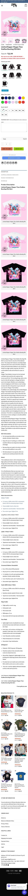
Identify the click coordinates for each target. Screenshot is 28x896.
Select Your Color (5, 94)
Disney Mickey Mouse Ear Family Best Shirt (6, 734)
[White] (16, 97)
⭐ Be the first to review (14, 158)
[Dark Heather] (13, 97)
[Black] (2, 97)
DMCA (3, 844)
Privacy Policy (4, 823)
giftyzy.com (23, 686)
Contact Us (4, 835)
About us (3, 818)
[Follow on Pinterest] (8, 865)
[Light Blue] (9, 102)
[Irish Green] (2, 102)
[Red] (23, 102)
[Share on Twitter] (8, 163)
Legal (2, 847)
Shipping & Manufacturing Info (9, 174)
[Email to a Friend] (10, 163)
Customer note (5, 119)
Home (2, 44)
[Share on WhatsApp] (2, 163)
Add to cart (7, 148)
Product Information (7, 177)
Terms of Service (5, 826)
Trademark (9, 44)
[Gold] (23, 97)
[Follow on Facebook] (2, 865)
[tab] (14, 171)
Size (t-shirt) (4, 107)
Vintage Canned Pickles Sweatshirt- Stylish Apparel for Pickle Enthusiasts (20, 760)
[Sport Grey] (16, 102)
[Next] (24, 24)
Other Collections (18, 44)
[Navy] (9, 97)
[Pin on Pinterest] (13, 163)
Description (4, 171)
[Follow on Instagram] (4, 865)
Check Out (18, 148)
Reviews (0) (4, 181)
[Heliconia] (6, 102)
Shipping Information (6, 838)
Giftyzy (13, 802)
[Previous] (3, 24)
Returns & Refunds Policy (7, 820)
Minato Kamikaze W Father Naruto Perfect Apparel (20, 786)
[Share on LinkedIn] (16, 163)
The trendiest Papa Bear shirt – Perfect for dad (6, 759)
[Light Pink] (13, 102)
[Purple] (20, 97)
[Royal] (6, 97)
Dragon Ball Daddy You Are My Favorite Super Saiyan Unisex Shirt (20, 735)
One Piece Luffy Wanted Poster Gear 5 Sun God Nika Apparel (6, 786)
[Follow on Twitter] (6, 865)
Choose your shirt (5, 61)
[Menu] (2, 5)
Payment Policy (5, 841)
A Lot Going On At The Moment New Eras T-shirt (7, 711)
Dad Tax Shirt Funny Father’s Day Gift (19, 711)
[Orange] (20, 102)
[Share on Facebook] (5, 163)
